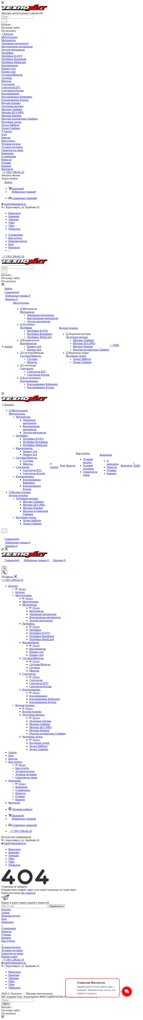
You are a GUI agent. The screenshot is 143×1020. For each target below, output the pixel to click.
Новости (6, 931)
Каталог (20, 592)
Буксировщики (38, 695)
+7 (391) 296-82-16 (13, 172)
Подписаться (56, 906)
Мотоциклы (36, 611)
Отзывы (6, 934)
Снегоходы (36, 680)
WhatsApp (14, 228)
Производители (10, 915)
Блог (4, 918)
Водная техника (31, 711)
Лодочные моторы (40, 720)
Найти (6, 1004)
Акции (5, 912)
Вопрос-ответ (9, 956)
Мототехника (30, 601)
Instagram (13, 216)
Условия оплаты (11, 947)
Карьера (6, 937)
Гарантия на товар (12, 953)
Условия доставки (12, 950)
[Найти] (4, 20)
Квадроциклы (37, 648)
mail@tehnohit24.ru (15, 204)
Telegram (13, 219)
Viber (11, 222)
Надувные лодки (39, 742)
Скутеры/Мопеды (39, 664)
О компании (8, 928)
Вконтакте (14, 213)
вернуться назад (10, 892)
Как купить (22, 768)
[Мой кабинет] (3, 535)
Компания (21, 786)
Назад (22, 589)
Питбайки (35, 629)
